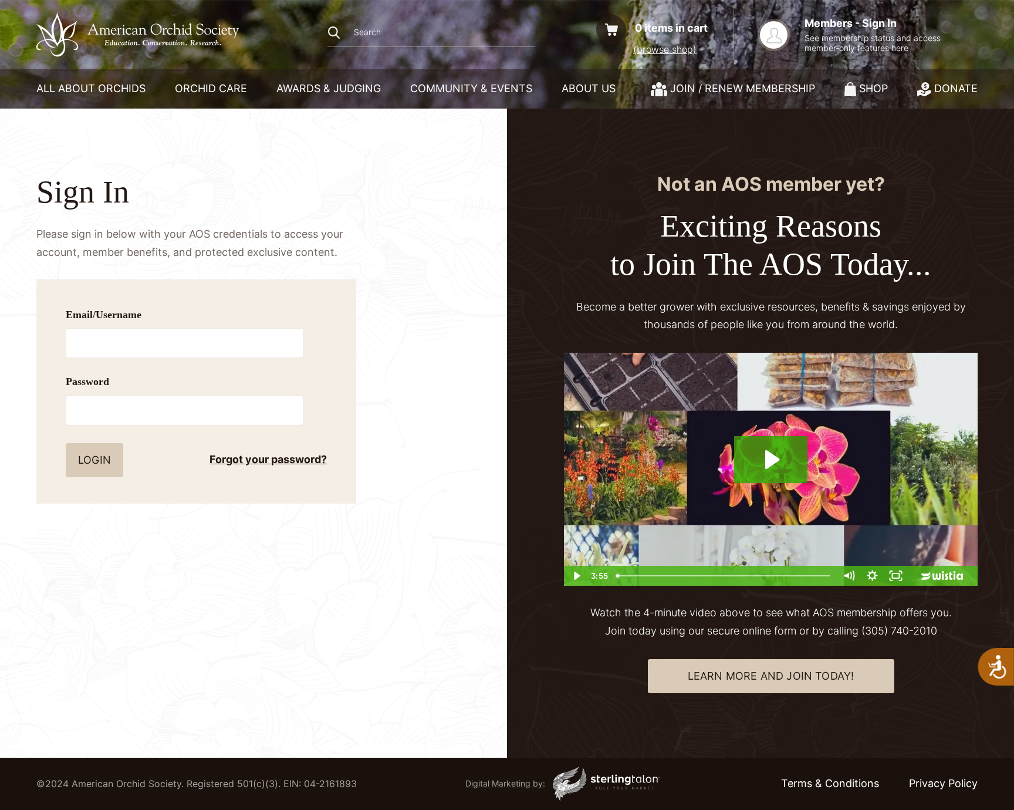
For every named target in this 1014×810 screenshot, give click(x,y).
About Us (589, 88)
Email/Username (103, 314)
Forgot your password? (268, 459)
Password (87, 381)
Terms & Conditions (830, 783)
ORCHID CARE (211, 88)
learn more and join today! (771, 676)
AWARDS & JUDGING (328, 88)
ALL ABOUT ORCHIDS (91, 88)
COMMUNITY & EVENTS (471, 88)
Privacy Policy (943, 783)
